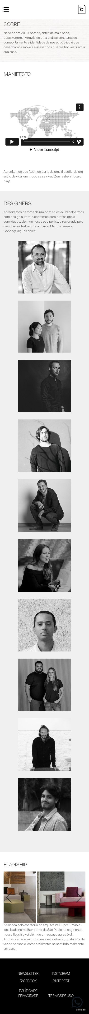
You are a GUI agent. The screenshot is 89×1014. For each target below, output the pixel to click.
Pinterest (60, 981)
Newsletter (28, 974)
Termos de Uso (60, 996)
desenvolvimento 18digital (44, 1006)
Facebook (28, 981)
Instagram (61, 974)
